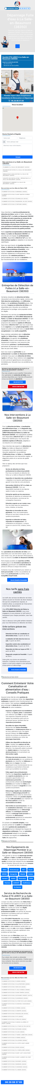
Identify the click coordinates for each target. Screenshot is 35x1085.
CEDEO (13, 878)
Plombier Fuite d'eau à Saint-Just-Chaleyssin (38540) (16, 1053)
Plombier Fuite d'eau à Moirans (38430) (14, 1064)
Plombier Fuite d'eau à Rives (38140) (13, 1047)
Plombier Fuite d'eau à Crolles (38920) (14, 1019)
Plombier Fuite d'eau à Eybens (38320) (13, 1008)
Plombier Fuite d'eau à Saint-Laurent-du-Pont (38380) (16, 1058)
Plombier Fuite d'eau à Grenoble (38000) (14, 191)
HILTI (23, 870)
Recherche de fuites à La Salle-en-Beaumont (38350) (17, 170)
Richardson (22, 878)
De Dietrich (17, 887)
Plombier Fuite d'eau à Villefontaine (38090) (16, 984)
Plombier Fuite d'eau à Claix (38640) (13, 1032)
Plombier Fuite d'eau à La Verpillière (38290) (16, 1050)
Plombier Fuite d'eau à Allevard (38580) (14, 1040)
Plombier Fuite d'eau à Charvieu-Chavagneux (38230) (16, 1004)
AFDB (31, 878)
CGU (11, 1077)
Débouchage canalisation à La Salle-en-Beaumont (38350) (16, 174)
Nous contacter (18, 386)
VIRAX (5, 870)
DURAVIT (16, 883)
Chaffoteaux (27, 883)
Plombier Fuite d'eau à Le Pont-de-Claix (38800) (17, 1001)
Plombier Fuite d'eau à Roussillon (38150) (15, 1013)
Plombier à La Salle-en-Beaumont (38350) (16, 167)
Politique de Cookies (18, 1077)
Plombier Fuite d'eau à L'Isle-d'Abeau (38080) (16, 989)
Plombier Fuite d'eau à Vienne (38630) (13, 1037)
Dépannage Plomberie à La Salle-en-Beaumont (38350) (14, 183)
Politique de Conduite (16, 1079)
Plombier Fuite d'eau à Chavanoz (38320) (14, 1067)
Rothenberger (14, 870)
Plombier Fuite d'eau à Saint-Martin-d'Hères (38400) (16, 195)
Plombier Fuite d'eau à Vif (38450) (12, 1016)
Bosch (31, 870)
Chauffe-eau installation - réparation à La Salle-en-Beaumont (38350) (17, 179)
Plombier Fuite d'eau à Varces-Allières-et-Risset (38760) (15, 1023)
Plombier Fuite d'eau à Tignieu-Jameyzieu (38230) (17, 1034)
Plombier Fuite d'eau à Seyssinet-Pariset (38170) (17, 995)
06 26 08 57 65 (24, 8)
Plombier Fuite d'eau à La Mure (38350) (14, 1069)
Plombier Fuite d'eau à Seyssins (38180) (14, 1029)
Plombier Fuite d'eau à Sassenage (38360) (15, 998)
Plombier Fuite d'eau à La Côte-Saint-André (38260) (15, 1044)
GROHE (4, 874)
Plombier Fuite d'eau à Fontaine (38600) (14, 204)
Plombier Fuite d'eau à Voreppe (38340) (14, 1010)
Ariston (30, 874)
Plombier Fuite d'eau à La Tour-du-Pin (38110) (16, 1026)
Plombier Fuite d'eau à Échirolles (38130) (15, 198)
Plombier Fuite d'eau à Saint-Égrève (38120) (15, 992)
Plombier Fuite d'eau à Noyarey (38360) (14, 1061)
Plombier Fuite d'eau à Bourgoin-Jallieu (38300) (17, 201)
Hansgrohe (13, 874)
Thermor (7, 883)
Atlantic (22, 874)
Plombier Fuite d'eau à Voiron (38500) (13, 981)
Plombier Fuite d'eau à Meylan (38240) (14, 986)
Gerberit (5, 878)
